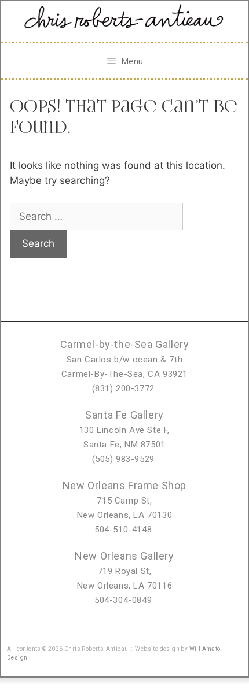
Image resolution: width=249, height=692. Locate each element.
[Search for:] (96, 216)
